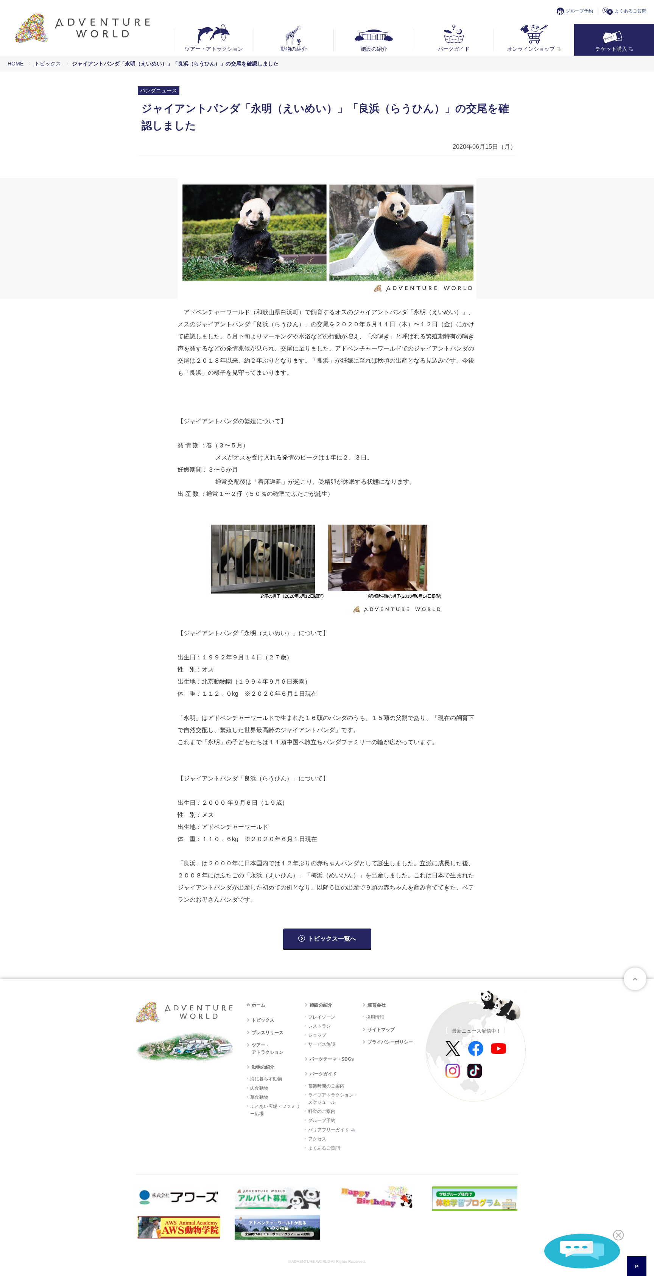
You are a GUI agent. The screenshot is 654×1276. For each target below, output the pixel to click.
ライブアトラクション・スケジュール (333, 1098)
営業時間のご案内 (326, 1086)
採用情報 (375, 1017)
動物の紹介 (293, 49)
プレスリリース (267, 1032)
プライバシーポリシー (390, 1042)
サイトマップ (381, 1029)
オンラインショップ (531, 49)
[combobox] (636, 1266)
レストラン (319, 1026)
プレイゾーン (321, 1017)
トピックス (47, 64)
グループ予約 (579, 11)
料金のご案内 (321, 1111)
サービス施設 (321, 1044)
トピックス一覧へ (332, 938)
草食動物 (259, 1097)
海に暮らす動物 (266, 1078)
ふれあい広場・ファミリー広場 (275, 1110)
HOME (15, 64)
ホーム (258, 1005)
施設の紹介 (374, 49)
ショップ (317, 1035)
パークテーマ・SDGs (332, 1059)
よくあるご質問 (630, 11)
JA (636, 1266)
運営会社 (376, 1005)
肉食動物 (259, 1088)
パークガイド (454, 49)
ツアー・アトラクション (214, 49)
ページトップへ (635, 979)
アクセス (317, 1139)
